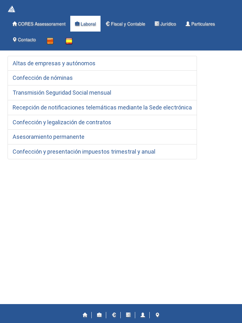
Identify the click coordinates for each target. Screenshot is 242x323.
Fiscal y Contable (127, 24)
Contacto (26, 39)
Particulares (202, 24)
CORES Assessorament (41, 24)
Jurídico (167, 24)
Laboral (87, 24)
